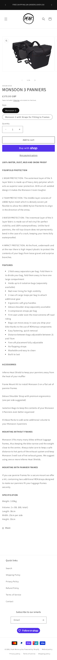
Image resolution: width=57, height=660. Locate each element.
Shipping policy (44, 654)
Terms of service (29, 654)
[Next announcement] (51, 5)
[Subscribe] (43, 620)
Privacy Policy (12, 581)
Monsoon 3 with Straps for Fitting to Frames (27, 117)
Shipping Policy (13, 575)
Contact (9, 601)
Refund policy (47, 649)
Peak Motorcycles (17, 649)
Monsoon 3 (10, 110)
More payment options (29, 155)
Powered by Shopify (31, 649)
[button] (6, 19)
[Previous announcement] (5, 5)
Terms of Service (13, 594)
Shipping (16, 100)
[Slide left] (22, 80)
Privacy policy (15, 654)
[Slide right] (35, 80)
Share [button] (8, 528)
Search (9, 568)
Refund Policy (12, 588)
